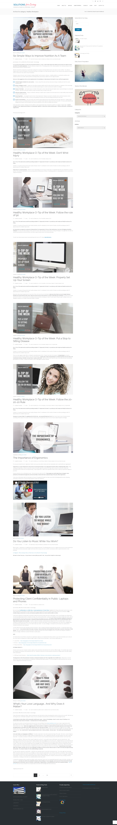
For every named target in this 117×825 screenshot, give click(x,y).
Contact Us (101, 5)
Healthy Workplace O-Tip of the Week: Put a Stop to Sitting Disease (42, 339)
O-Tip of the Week (41, 158)
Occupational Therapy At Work (51, 283)
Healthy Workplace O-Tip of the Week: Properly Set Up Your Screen (41, 278)
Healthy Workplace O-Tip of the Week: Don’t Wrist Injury (40, 154)
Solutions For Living (56, 59)
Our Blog (85, 5)
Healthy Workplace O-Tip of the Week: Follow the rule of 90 (43, 214)
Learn (91, 5)
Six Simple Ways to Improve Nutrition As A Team (39, 55)
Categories (77, 112)
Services (70, 5)
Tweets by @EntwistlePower (89, 784)
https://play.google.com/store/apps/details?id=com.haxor (31, 640)
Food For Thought (34, 59)
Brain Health (33, 544)
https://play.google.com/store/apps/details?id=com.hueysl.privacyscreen (37, 644)
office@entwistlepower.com (18, 808)
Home (58, 5)
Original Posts (49, 59)
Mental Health (41, 709)
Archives (77, 124)
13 (47, 775)
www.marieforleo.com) (51, 723)
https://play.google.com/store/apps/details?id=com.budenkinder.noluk (32, 642)
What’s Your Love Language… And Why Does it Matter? (38, 705)
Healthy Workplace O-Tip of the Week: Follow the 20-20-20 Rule (42, 401)
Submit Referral (77, 5)
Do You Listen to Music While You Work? (35, 541)
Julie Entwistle (22, 52)
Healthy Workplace (42, 59)
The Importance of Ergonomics (30, 457)
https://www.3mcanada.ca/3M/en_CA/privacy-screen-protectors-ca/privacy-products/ (43, 655)
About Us (64, 5)
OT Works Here (54, 344)
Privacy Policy (62, 812)
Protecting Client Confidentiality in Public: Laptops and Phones (40, 600)
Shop (95, 5)
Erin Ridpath (22, 396)
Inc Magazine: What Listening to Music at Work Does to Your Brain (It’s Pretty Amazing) (30, 552)
